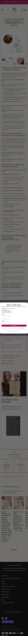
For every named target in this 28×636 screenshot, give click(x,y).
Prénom (2, 314)
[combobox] (2, 323)
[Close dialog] (27, 303)
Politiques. (22, 327)
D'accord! (14, 325)
